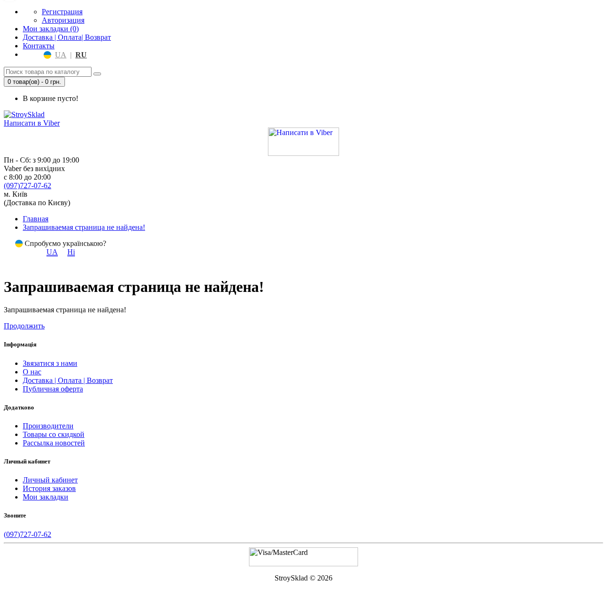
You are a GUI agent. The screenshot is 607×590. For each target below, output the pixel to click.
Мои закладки (45, 497)
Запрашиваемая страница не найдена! (84, 227)
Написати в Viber (32, 123)
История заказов (49, 488)
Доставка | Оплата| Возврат (67, 37)
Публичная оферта (53, 389)
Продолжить (24, 326)
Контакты (39, 46)
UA (60, 55)
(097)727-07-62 (27, 186)
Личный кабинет (50, 480)
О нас (32, 372)
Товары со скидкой (53, 434)
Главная (35, 219)
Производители (48, 426)
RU (81, 55)
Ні (71, 252)
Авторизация (63, 20)
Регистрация (62, 12)
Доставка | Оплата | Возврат (68, 380)
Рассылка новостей (54, 443)
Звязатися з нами (50, 363)
